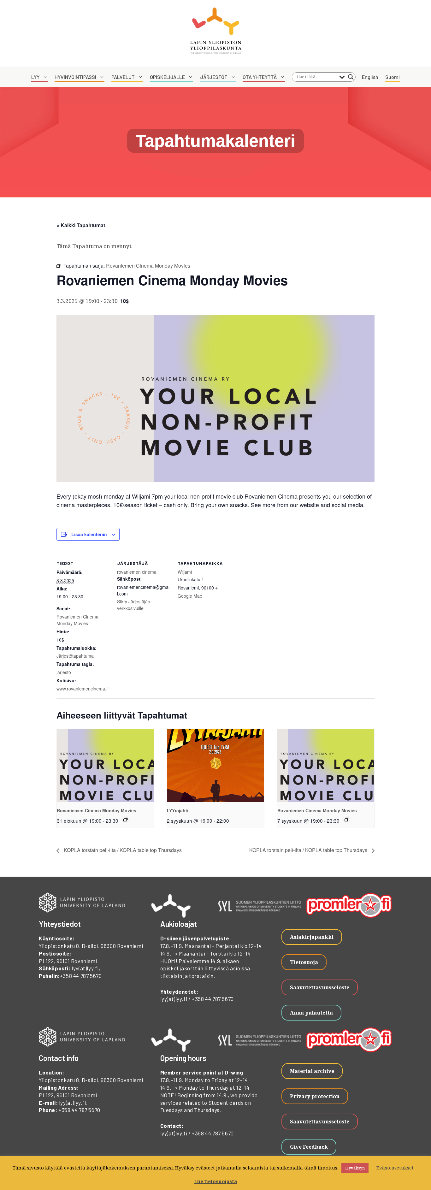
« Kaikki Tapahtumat (80, 225)
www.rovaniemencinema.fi (82, 688)
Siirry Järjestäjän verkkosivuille (133, 604)
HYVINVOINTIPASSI (75, 77)
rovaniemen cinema (136, 572)
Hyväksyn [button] (355, 1168)
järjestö (63, 672)
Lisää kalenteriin (89, 534)
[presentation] (105, 765)
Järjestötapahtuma (75, 656)
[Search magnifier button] (350, 77)
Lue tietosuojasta (215, 1181)
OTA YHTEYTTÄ (260, 77)
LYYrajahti (177, 810)
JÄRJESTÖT (213, 77)
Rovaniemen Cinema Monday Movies (77, 619)
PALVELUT (123, 77)
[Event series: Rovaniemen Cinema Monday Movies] (125, 819)
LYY (35, 77)
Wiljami (185, 572)
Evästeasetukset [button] (395, 1167)
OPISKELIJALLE (167, 77)
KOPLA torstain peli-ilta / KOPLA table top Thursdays (122, 850)
